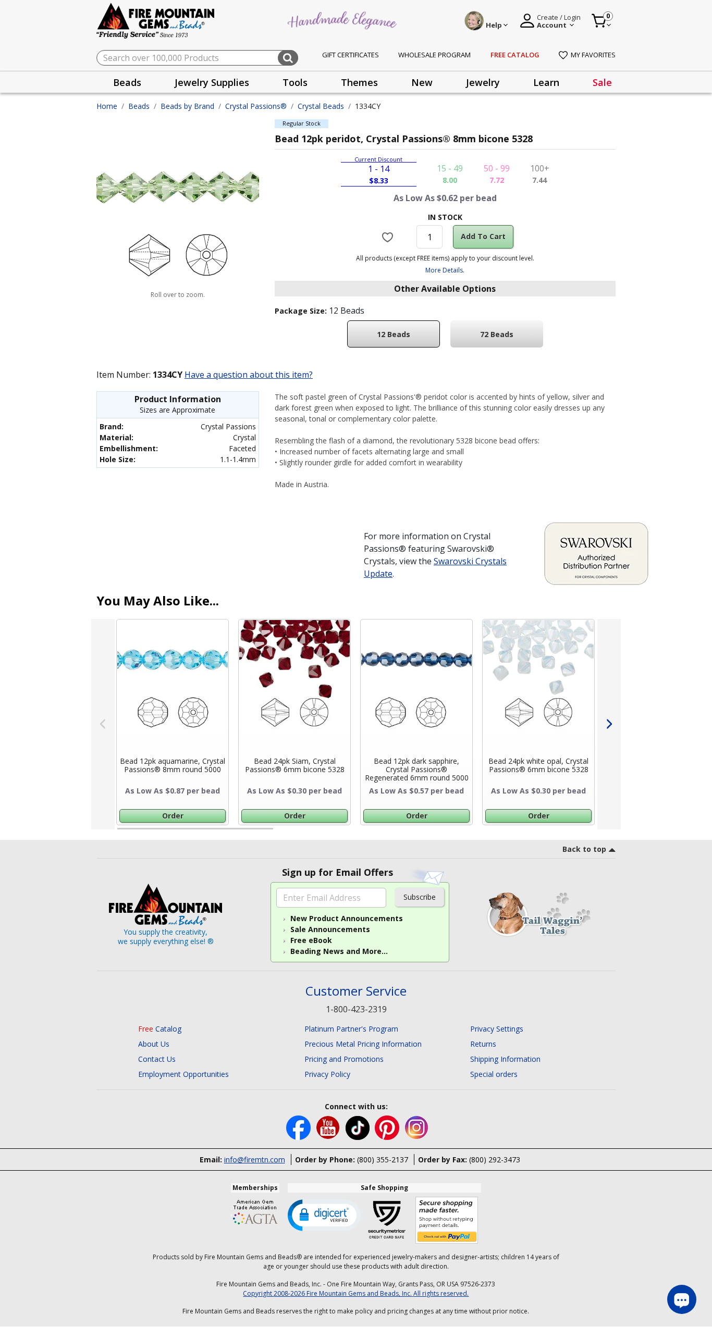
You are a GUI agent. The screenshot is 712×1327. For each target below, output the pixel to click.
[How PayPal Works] (447, 1220)
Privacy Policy (327, 1074)
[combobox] (197, 58)
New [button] (422, 82)
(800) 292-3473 (494, 1159)
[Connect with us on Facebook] (299, 1127)
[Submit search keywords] (288, 58)
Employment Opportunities (183, 1074)
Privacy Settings (496, 1029)
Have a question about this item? (249, 374)
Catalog (159, 1029)
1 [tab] (122, 833)
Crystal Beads (321, 106)
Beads (139, 106)
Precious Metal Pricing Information (363, 1044)
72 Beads (496, 334)
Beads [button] (127, 82)
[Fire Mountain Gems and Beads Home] (155, 20)
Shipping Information (505, 1059)
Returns (483, 1044)
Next (609, 724)
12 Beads (393, 334)
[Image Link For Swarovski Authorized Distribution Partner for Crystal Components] (596, 553)
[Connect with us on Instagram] (416, 1127)
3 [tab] (444, 833)
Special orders (494, 1074)
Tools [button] (295, 82)
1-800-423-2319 (356, 1009)
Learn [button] (546, 82)
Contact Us (157, 1059)
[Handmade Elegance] (343, 19)
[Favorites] (389, 236)
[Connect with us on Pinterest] (388, 1127)
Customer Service (356, 991)
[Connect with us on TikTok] (359, 1127)
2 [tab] (283, 833)
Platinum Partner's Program (351, 1029)
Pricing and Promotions (344, 1059)
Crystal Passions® (256, 106)
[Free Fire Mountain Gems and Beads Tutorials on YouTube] (329, 1127)
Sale (602, 82)
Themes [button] (359, 82)
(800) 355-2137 (382, 1159)
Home (106, 106)
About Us (153, 1044)
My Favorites (593, 54)
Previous (103, 724)
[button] (324, 1214)
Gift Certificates (350, 54)
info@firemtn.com (254, 1159)
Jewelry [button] (483, 82)
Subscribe (419, 897)
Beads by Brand (187, 106)
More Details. (444, 270)
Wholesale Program (434, 54)
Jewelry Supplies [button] (212, 82)
